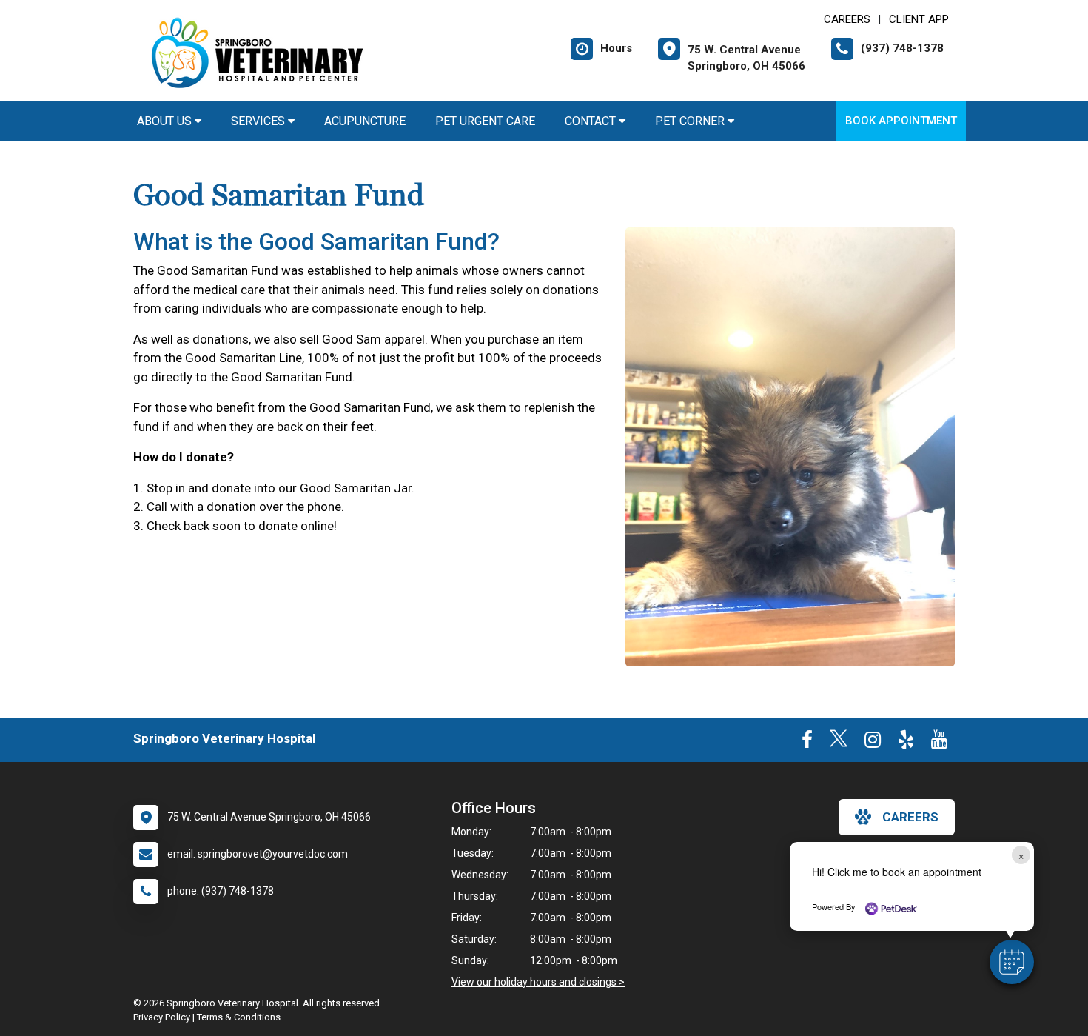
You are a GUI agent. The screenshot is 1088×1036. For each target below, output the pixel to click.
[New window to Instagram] (872, 743)
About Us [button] (166, 121)
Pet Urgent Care (485, 121)
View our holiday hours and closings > (538, 982)
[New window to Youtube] (939, 743)
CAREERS (847, 19)
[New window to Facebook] (807, 743)
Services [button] (259, 121)
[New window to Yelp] (905, 743)
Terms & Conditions (239, 1017)
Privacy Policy (161, 1017)
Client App (919, 19)
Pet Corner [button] (691, 121)
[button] (1012, 962)
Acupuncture (365, 121)
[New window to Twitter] (838, 743)
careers (910, 816)
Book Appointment (901, 120)
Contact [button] (592, 121)
